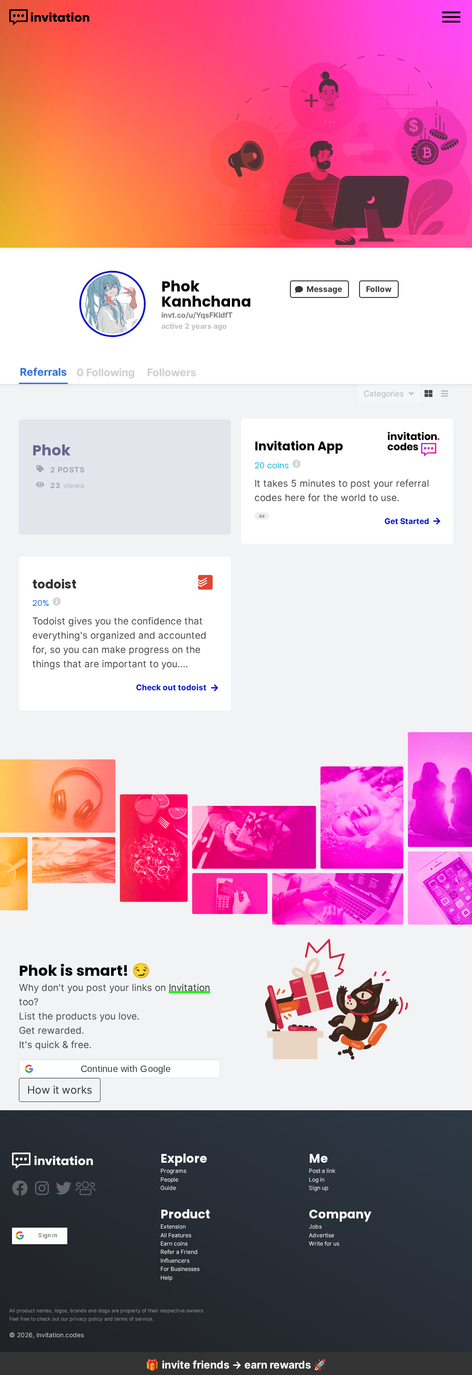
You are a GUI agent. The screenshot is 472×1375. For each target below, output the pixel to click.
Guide (168, 1187)
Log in (316, 1179)
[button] (119, 1069)
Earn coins (174, 1243)
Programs (173, 1170)
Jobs (315, 1226)
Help (166, 1277)
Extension (173, 1226)
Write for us (324, 1243)
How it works (59, 1090)
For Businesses (180, 1268)
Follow (379, 289)
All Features (175, 1235)
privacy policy (86, 1319)
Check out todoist (174, 687)
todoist (54, 584)
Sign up (318, 1187)
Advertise (321, 1235)
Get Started (409, 521)
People (169, 1179)
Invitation (189, 987)
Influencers (174, 1260)
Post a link (322, 1170)
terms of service (133, 1319)
